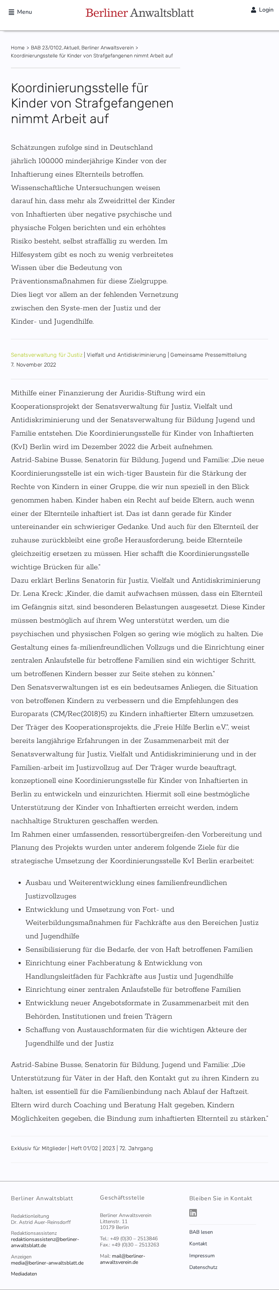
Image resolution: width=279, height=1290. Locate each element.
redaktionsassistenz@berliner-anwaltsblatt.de (45, 1242)
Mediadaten (24, 1273)
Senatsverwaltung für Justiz (46, 355)
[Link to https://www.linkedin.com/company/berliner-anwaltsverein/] (226, 1212)
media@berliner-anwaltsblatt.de (47, 1262)
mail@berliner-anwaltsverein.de (122, 1259)
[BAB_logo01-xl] (139, 11)
